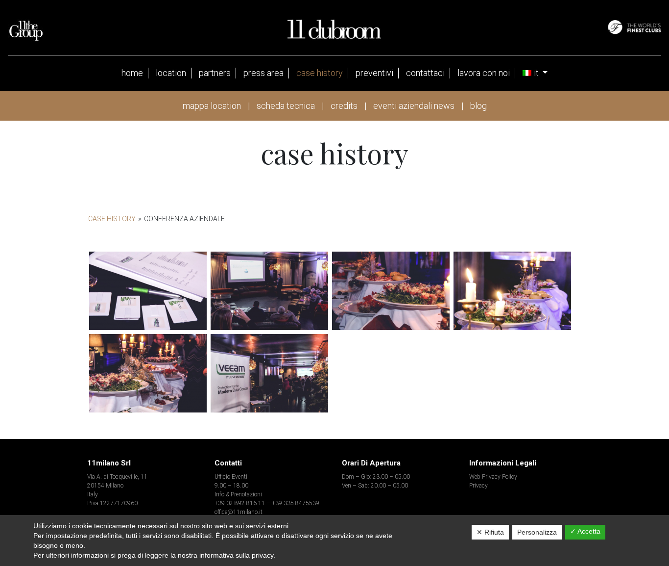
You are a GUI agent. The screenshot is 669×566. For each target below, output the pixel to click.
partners (215, 73)
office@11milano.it (239, 512)
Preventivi (374, 73)
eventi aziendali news (413, 106)
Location (171, 73)
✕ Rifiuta (490, 532)
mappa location (212, 106)
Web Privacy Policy (493, 476)
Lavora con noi (483, 73)
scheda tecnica (286, 106)
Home (132, 73)
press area (263, 73)
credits (344, 106)
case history (319, 73)
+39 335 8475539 (295, 503)
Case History (112, 219)
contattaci (425, 73)
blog (478, 106)
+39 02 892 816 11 (240, 503)
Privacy (478, 485)
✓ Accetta (585, 531)
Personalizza (537, 532)
